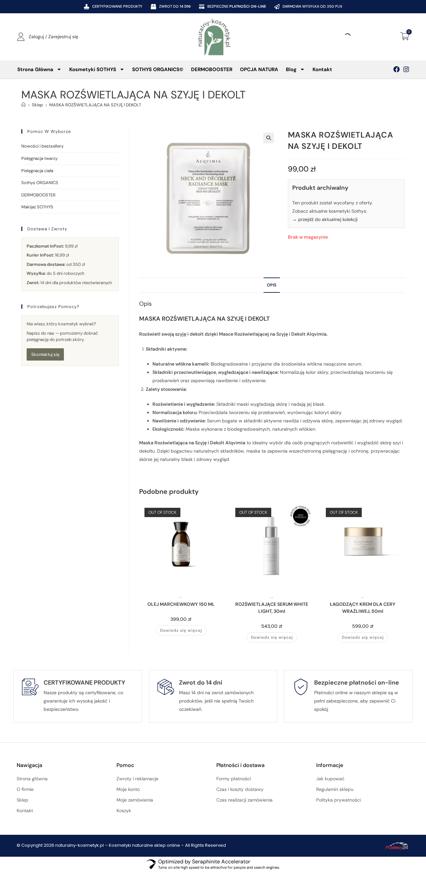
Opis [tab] (272, 285)
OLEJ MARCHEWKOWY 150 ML (181, 604)
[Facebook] (396, 69)
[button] (268, 138)
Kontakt (322, 69)
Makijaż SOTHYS (37, 207)
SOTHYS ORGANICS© (157, 69)
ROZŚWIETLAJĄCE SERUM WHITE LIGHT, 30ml (271, 607)
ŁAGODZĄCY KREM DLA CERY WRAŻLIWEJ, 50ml (362, 607)
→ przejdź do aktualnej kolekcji (324, 219)
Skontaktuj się (45, 354)
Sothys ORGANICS (39, 182)
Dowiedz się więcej (181, 630)
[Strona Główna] (23, 105)
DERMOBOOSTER (211, 69)
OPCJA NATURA (259, 69)
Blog (291, 69)
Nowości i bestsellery (42, 146)
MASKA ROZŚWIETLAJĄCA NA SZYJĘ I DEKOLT (95, 105)
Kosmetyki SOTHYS (92, 69)
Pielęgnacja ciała (37, 170)
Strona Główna (35, 69)
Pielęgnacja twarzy (39, 158)
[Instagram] (406, 69)
